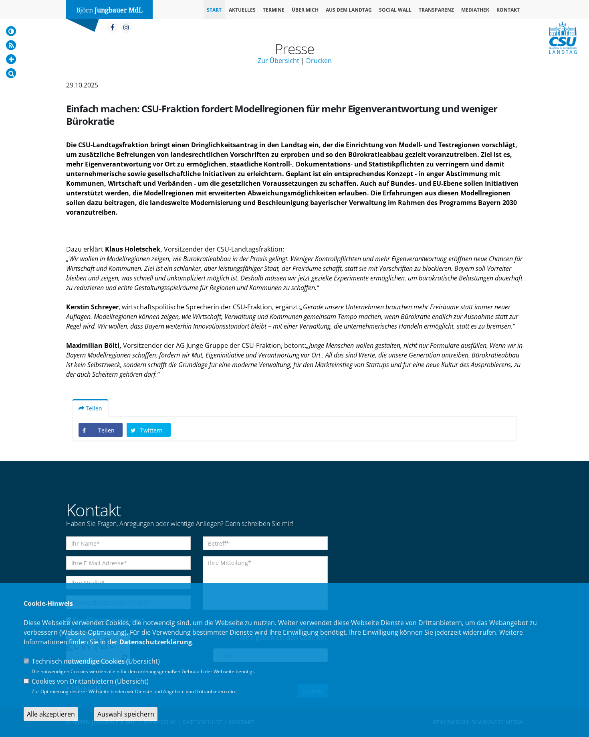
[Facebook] (112, 27)
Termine (273, 9)
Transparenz (436, 9)
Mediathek (475, 9)
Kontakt (508, 9)
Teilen (93, 408)
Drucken (319, 60)
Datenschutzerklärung (155, 642)
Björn (109, 10)
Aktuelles (242, 9)
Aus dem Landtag (349, 9)
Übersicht (143, 661)
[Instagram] (126, 27)
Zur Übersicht (278, 60)
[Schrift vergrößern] (11, 59)
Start (214, 9)
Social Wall (395, 9)
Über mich (305, 9)
